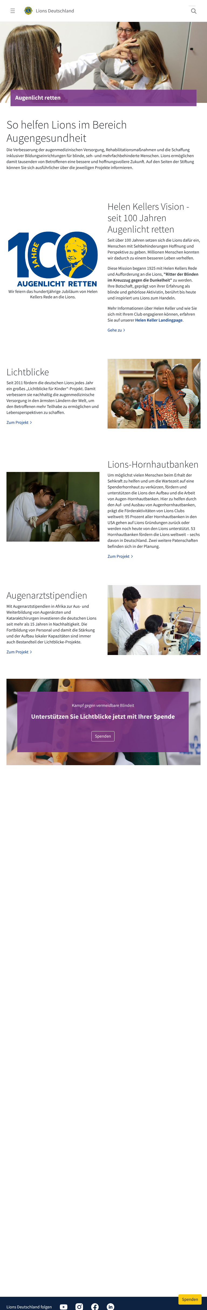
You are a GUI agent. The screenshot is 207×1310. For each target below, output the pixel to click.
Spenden (103, 736)
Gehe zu (115, 330)
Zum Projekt (17, 422)
